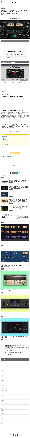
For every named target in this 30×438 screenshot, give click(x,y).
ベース (2, 410)
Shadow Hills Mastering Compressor (13, 51)
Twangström (4, 142)
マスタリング (2, 413)
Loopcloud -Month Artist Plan (6, 140)
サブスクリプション (3, 383)
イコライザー (2, 4)
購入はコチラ (14, 153)
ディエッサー (2, 393)
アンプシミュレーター (4, 368)
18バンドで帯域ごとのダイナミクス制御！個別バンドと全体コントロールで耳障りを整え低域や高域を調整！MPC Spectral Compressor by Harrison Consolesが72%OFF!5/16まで (18, 207)
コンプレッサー (7, 4)
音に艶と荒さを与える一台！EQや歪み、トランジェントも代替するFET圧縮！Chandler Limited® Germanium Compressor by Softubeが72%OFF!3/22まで (18, 193)
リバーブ (2, 420)
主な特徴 (8, 57)
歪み (11, 4)
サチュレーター (3, 380)
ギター (2, 377)
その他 (23, 4)
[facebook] (12, 18)
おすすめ (2, 365)
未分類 (2, 425)
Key (1, 363)
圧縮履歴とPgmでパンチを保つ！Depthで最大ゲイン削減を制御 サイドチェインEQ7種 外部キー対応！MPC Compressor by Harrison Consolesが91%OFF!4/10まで (18, 187)
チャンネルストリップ (4, 390)
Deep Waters (4, 139)
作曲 (20, 4)
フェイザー (2, 405)
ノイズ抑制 (2, 400)
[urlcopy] (19, 18)
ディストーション (3, 395)
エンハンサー (2, 375)
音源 (17, 4)
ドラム (2, 398)
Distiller (3, 138)
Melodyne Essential (4, 136)
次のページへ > (15, 165)
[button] (16, 48)
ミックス (2, 418)
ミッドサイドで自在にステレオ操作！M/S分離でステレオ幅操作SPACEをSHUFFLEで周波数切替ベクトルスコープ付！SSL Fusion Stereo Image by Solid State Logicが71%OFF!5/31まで (17, 352)
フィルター (2, 403)
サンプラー (2, 385)
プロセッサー (2, 408)
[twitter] (10, 18)
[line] (17, 18)
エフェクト (14, 4)
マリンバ (2, 415)
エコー (2, 372)
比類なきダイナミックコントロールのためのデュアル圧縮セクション (15, 54)
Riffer (3, 137)
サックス (2, 382)
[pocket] (14, 18)
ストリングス (2, 388)
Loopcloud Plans (4, 141)
